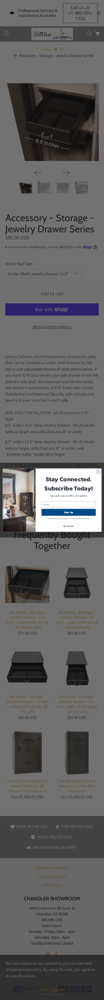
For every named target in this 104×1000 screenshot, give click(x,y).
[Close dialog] (98, 471)
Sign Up (68, 512)
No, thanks (68, 525)
